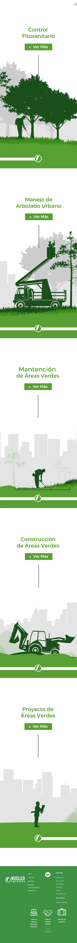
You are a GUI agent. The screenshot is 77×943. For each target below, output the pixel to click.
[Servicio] (38, 88)
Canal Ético (32, 890)
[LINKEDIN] (47, 872)
